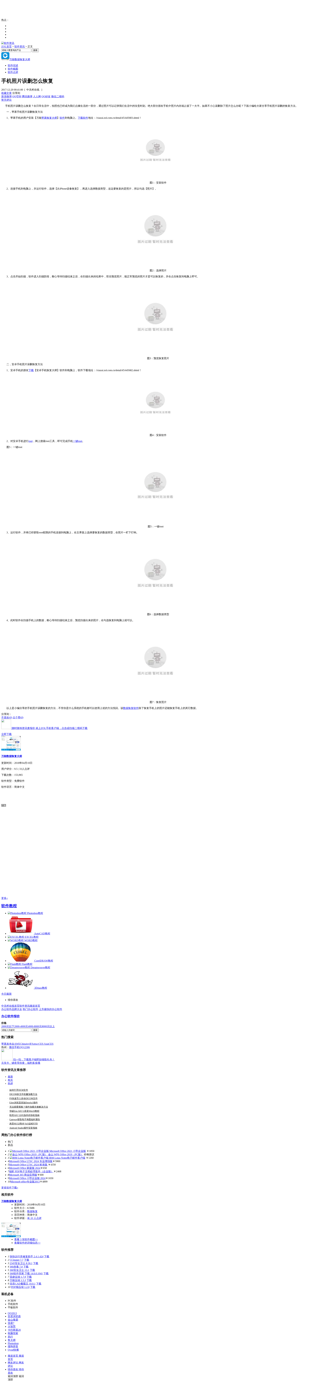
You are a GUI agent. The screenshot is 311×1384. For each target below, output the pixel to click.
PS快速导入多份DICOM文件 (23, 1098)
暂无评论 (6, 99)
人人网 (37, 96)
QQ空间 (16, 96)
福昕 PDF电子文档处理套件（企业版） (31, 1171)
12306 (26, 1047)
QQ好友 (46, 96)
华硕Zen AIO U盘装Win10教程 (24, 1111)
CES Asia (44, 1043)
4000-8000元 (35, 1026)
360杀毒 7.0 (16, 1266)
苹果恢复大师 (49, 117)
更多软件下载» (9, 1187)
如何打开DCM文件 (18, 1090)
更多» (4, 898)
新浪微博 (6, 96)
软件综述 (13, 65)
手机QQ (18, 1047)
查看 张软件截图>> (26, 1239)
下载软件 (83, 117)
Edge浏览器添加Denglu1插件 (23, 1102)
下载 (31, 370)
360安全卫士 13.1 (19, 1270)
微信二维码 (57, 96)
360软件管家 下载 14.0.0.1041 (26, 1273)
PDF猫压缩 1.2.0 (20, 1287)
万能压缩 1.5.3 (18, 1280)
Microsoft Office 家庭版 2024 (24, 1168)
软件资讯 (19, 46)
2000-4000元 (21, 1026)
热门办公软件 (30, 1009)
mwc (36, 1043)
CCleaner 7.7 (16, 1260)
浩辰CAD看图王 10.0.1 (22, 1283)
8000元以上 (48, 1026)
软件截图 (13, 68)
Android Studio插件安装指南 (23, 1128)
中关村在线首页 (10, 1005)
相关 (10, 1080)
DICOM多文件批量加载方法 (23, 1094)
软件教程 (9, 906)
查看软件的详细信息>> (27, 1242)
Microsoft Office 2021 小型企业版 (67, 1151)
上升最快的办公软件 (50, 1009)
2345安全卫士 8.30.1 (21, 1263)
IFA (31, 1043)
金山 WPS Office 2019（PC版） (65, 1154)
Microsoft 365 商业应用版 (23, 1174)
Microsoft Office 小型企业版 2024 (27, 1178)
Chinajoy (24, 1043)
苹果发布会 (7, 1043)
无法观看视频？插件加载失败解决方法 (28, 1107)
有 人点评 (34, 1218)
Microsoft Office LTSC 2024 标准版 (28, 1164)
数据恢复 (32, 1211)
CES (51, 1043)
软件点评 (13, 72)
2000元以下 (7, 1026)
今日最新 (6, 993)
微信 (11, 1047)
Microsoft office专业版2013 (25, 1181)
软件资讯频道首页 (29, 1005)
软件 (62, 117)
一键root (77, 441)
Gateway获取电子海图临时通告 (24, 1119)
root (31, 441)
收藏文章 (6, 93)
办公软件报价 (10, 1016)
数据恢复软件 (131, 708)
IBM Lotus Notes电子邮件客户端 (67, 1157)
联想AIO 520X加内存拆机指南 (24, 1115)
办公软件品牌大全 (11, 1009)
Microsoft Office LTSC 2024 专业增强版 (30, 1161)
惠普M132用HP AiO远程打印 (23, 1123)
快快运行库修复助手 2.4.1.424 (26, 1256)
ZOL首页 (6, 46)
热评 (10, 1083)
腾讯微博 (27, 96)
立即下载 (6, 734)
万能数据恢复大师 (19, 59)
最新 (10, 1076)
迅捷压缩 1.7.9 (18, 1276)
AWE (17, 1043)
